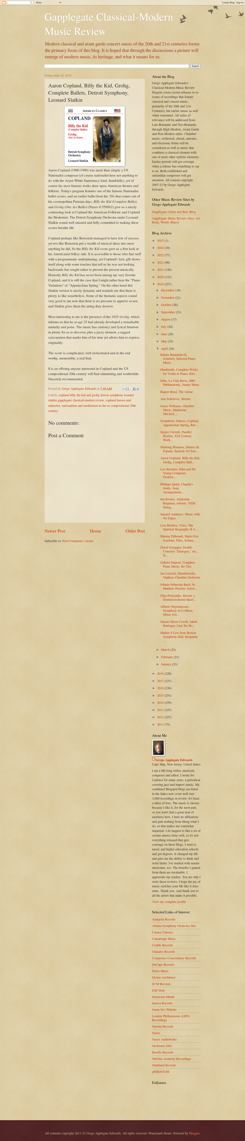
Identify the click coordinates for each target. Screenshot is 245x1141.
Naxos (156, 1033)
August (166, 319)
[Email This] (124, 389)
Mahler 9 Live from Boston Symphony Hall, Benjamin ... (179, 637)
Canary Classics (162, 932)
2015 (160, 695)
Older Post (135, 531)
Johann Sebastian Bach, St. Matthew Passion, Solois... (179, 586)
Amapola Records (163, 919)
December (168, 290)
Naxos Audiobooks (164, 1039)
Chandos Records (163, 951)
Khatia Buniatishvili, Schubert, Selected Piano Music (177, 358)
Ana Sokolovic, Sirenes (175, 399)
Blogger (194, 1133)
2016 (160, 688)
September (168, 312)
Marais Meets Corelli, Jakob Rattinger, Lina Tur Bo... (178, 623)
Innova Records (162, 1003)
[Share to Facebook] (134, 389)
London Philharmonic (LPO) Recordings (171, 1018)
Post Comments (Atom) (77, 541)
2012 (160, 717)
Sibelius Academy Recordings (171, 1058)
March (165, 649)
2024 (160, 247)
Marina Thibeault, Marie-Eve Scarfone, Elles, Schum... (179, 538)
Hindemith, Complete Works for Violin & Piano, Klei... (179, 371)
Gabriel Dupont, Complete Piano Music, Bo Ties (177, 564)
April (165, 348)
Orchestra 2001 (162, 1046)
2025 (160, 240)
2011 (160, 724)
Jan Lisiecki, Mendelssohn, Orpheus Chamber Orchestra (180, 575)
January (166, 664)
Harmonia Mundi (163, 997)
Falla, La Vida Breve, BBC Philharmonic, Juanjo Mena (179, 382)
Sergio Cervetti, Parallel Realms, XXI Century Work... (176, 436)
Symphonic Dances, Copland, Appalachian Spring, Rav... (179, 423)
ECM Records (161, 984)
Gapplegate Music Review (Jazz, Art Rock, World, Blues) (176, 220)
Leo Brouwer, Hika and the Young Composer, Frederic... (178, 473)
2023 (160, 255)
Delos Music (160, 971)
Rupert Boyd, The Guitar (176, 392)
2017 (160, 681)
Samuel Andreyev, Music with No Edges (180, 516)
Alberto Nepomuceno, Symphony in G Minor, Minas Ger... (176, 610)
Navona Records (162, 1026)
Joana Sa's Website (164, 1009)
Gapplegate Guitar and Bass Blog (174, 212)
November (168, 297)
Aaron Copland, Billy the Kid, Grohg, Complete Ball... (180, 460)
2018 (160, 673)
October (166, 305)
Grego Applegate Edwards (174, 760)
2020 (160, 277)
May (164, 341)
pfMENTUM (160, 1071)
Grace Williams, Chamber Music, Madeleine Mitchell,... (177, 410)
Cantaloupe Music (164, 938)
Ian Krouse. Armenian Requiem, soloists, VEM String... (177, 503)
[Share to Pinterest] (138, 389)
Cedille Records (162, 945)
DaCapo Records (163, 964)
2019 (160, 284)
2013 (160, 710)
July (164, 326)
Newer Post (54, 531)
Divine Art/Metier (164, 977)
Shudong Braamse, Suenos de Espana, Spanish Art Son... (179, 449)
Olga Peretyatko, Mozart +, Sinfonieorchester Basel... (178, 597)
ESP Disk (158, 990)
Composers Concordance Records (174, 958)
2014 (160, 702)
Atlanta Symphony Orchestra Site (174, 926)
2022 (160, 262)
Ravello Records (162, 1052)
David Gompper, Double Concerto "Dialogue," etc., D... (179, 551)
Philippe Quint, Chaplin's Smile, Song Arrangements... (176, 488)
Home (95, 531)
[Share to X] (131, 389)
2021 (160, 269)
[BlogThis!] (127, 389)
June (164, 334)
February (167, 657)
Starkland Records (164, 1065)
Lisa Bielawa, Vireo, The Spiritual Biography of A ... (179, 527)
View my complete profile (169, 901)
